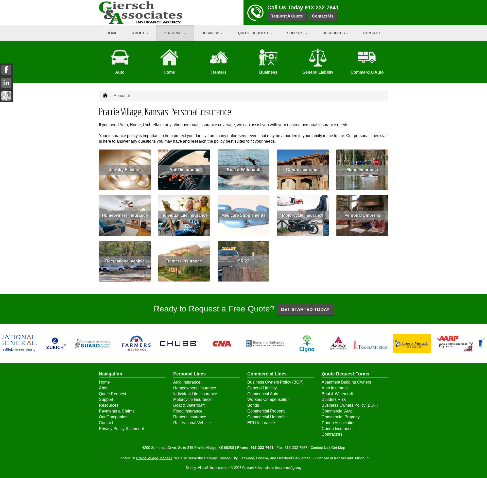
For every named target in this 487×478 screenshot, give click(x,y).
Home (112, 33)
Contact (371, 33)
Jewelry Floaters (125, 170)
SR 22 (243, 261)
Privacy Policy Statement (121, 428)
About (104, 388)
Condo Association (339, 423)
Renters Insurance (184, 261)
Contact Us (323, 16)
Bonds (253, 405)
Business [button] (210, 33)
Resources (108, 405)
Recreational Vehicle (125, 261)
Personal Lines (189, 373)
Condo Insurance (303, 170)
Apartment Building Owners (346, 382)
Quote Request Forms (345, 373)
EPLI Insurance (261, 423)
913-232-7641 (322, 7)
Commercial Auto (262, 394)
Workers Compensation (268, 399)
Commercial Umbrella (267, 417)
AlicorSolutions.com (212, 468)
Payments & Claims (116, 411)
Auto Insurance (184, 170)
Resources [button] (334, 33)
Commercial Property (266, 411)
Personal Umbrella (362, 215)
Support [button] (296, 33)
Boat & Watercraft (243, 170)
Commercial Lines (267, 373)
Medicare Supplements (243, 215)
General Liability (262, 388)
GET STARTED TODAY (305, 309)
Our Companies (113, 417)
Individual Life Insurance (184, 215)
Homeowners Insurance (125, 215)
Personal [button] (173, 33)
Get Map (338, 448)
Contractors (332, 434)
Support (106, 399)
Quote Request (112, 394)
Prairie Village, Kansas (154, 458)
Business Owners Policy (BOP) (275, 382)
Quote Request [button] (254, 33)
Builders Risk (334, 399)
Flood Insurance (362, 170)
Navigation (110, 373)
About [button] (139, 33)
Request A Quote (286, 16)
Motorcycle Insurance (303, 215)
